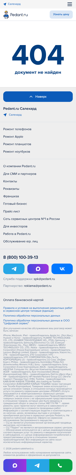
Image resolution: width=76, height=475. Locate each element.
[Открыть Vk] (62, 269)
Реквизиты (11, 189)
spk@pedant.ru (44, 279)
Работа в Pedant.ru (17, 234)
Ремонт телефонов (17, 129)
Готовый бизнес (15, 204)
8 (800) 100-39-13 (20, 257)
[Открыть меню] (70, 4)
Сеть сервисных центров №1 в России (31, 219)
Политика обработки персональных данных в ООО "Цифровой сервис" (36, 322)
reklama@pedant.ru (38, 286)
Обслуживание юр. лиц (20, 241)
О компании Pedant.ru (19, 166)
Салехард (14, 4)
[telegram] (37, 465)
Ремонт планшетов (17, 144)
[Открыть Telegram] (14, 269)
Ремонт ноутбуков (16, 152)
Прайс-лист (11, 211)
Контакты (10, 181)
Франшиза (11, 196)
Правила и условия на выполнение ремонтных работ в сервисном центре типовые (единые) (37, 309)
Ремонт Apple (13, 137)
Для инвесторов (15, 226)
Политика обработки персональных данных (31, 316)
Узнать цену (61, 14)
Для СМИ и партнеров (19, 174)
